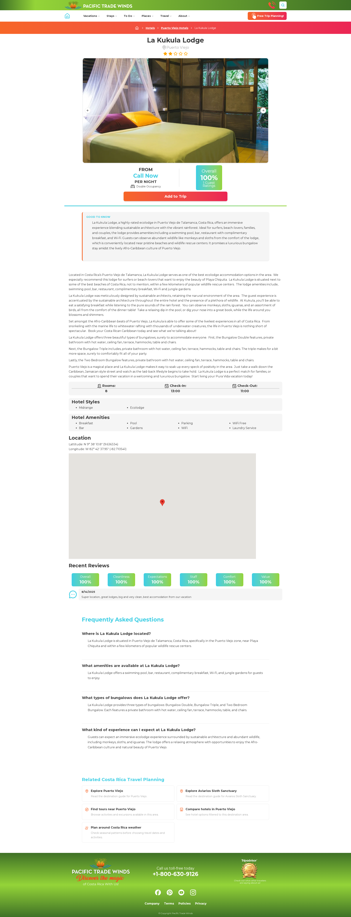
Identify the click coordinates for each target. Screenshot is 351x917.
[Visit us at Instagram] (193, 892)
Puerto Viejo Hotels (174, 28)
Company (152, 903)
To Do (128, 16)
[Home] (98, 5)
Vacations (90, 16)
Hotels (150, 28)
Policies (184, 903)
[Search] (283, 5)
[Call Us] (272, 5)
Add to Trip (175, 196)
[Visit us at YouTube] (181, 892)
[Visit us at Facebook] (158, 892)
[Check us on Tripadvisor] (250, 871)
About (182, 16)
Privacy (201, 903)
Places (146, 16)
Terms (169, 903)
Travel (164, 16)
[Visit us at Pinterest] (170, 892)
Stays (110, 16)
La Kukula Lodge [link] (205, 28)
